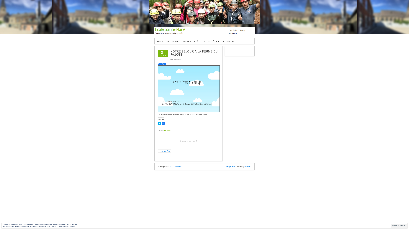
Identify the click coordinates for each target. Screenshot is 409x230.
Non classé (167, 130)
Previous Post (164, 151)
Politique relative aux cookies (66, 226)
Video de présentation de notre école (219, 41)
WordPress (247, 167)
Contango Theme (230, 167)
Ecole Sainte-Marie (175, 167)
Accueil (160, 41)
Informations (173, 41)
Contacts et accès (191, 41)
